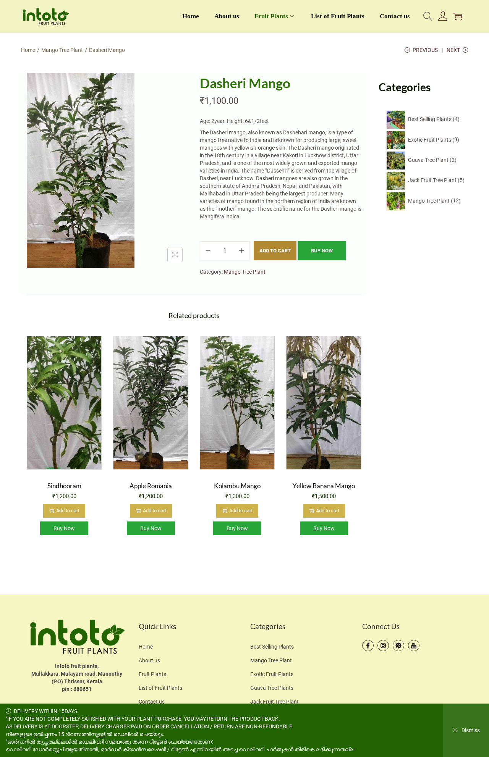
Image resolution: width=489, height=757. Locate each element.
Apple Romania (151, 486)
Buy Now (322, 250)
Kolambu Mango (237, 486)
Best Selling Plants (272, 647)
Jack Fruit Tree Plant (274, 702)
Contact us (152, 702)
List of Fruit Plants (160, 688)
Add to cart (275, 250)
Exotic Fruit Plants (271, 674)
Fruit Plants (152, 674)
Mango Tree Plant (62, 50)
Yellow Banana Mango (324, 486)
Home (28, 50)
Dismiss (470, 730)
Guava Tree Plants (271, 688)
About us (149, 660)
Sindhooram (64, 486)
